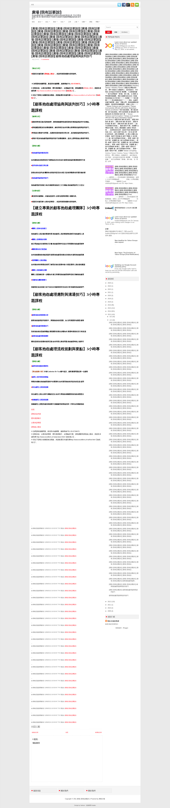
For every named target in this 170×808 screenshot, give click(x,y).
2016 (109, 305)
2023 (109, 289)
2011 (109, 605)
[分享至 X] (37, 726)
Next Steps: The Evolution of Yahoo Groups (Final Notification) (127, 253)
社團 (84, 21)
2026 (109, 283)
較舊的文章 (98, 732)
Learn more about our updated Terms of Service (126, 43)
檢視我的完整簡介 (111, 624)
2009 (109, 611)
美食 (55, 21)
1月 (111, 320)
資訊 (108, 32)
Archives (125, 32)
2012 (109, 601)
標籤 (115, 32)
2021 (109, 292)
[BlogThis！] (34, 726)
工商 (69, 22)
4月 (111, 316)
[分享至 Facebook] (39, 726)
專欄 (98, 21)
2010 (109, 608)
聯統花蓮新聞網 (113, 621)
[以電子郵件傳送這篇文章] (32, 726)
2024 (109, 286)
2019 (109, 298)
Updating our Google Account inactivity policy (125, 266)
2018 (109, 302)
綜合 (48, 21)
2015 (109, 308)
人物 (76, 21)
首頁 (32, 4)
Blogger (125, 628)
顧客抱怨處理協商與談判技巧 (118, 595)
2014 (109, 311)
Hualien (94, 805)
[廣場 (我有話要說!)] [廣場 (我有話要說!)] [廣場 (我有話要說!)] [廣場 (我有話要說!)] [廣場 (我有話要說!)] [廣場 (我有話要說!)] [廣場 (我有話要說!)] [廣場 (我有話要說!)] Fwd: (126, 171)
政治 (40, 21)
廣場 (90, 22)
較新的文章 (35, 732)
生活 (63, 21)
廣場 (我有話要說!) (46, 12)
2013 (109, 314)
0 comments (45, 59)
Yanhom (82, 805)
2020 (109, 295)
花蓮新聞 (88, 805)
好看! (107, 229)
